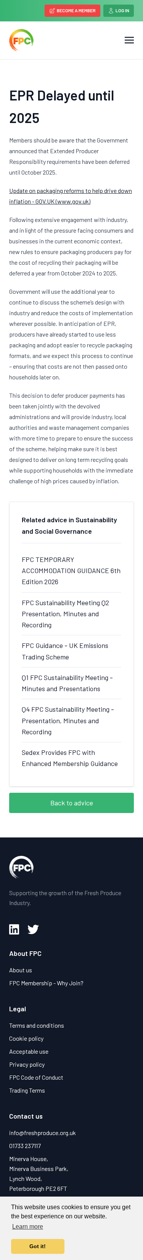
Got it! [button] (37, 1246)
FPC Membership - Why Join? (46, 982)
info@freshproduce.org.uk (42, 1132)
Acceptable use (28, 1051)
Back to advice (71, 802)
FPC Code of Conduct (36, 1077)
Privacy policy (27, 1064)
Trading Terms (27, 1090)
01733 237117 (25, 1145)
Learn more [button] (27, 1226)
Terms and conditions (36, 1025)
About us (20, 969)
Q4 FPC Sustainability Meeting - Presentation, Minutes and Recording (68, 720)
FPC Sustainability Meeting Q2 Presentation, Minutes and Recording (65, 613)
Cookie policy (26, 1038)
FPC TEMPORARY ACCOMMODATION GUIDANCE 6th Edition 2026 (71, 570)
